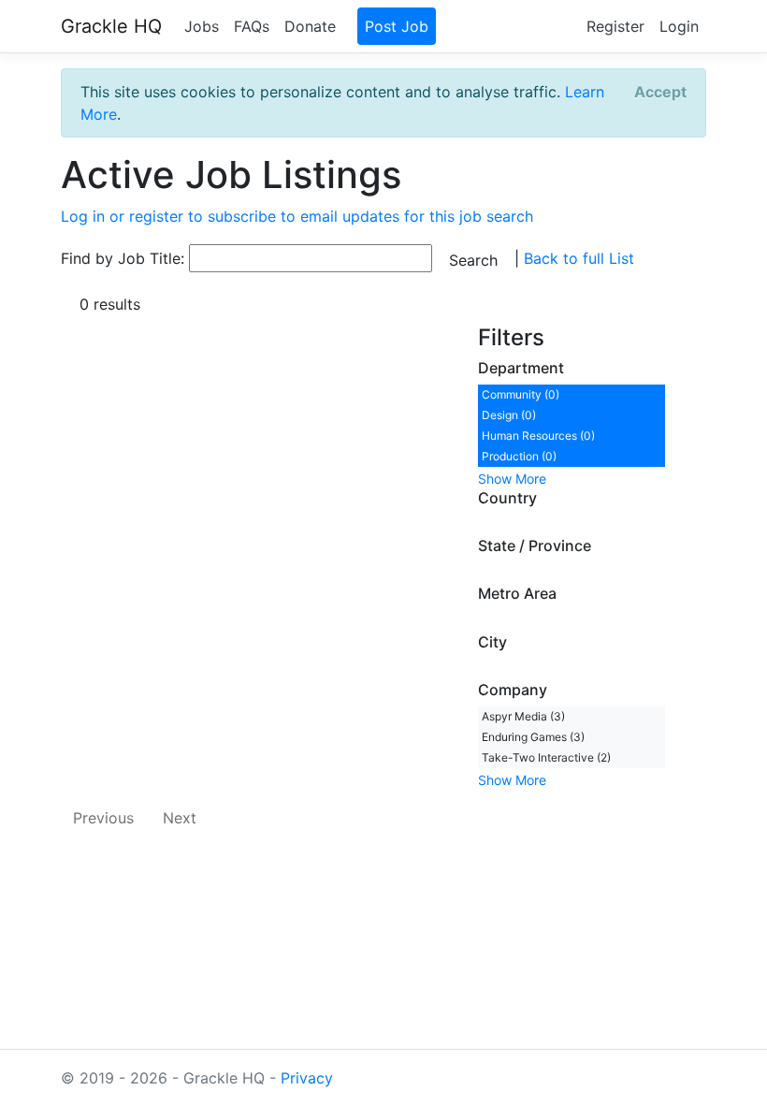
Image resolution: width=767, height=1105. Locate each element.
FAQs (251, 26)
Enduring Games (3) (533, 737)
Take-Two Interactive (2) (546, 757)
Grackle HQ (111, 26)
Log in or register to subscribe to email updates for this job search (297, 216)
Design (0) (509, 415)
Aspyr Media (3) (523, 716)
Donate (310, 26)
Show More (512, 479)
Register (615, 26)
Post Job (396, 26)
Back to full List (579, 258)
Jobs (201, 26)
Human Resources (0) (538, 436)
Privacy (307, 1078)
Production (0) (519, 456)
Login (679, 26)
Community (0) (520, 394)
